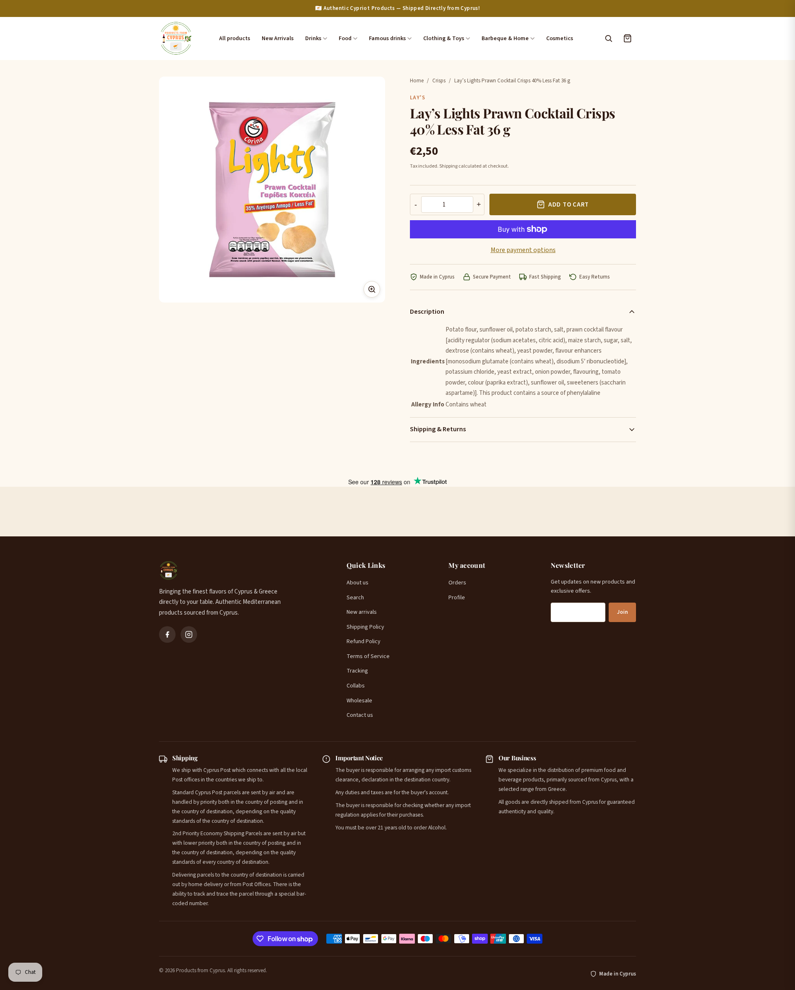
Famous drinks (387, 38)
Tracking (357, 671)
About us (358, 583)
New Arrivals (278, 38)
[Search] (608, 38)
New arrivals (362, 612)
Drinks (313, 38)
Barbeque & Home (505, 38)
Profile (456, 598)
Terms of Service (368, 656)
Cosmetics (559, 38)
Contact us (360, 715)
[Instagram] (189, 634)
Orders (457, 583)
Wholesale (359, 701)
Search (355, 598)
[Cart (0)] (627, 38)
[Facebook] (167, 634)
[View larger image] (372, 289)
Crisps (439, 80)
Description (427, 311)
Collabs (356, 686)
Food (345, 38)
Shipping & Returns (438, 429)
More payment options (523, 250)
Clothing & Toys (443, 38)
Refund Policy (364, 641)
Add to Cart (568, 204)
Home (417, 80)
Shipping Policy (365, 627)
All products (234, 38)
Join (622, 612)
